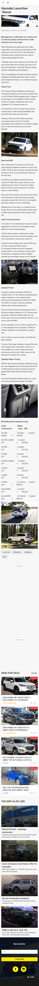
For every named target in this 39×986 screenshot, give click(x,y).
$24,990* (6, 763)
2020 (4, 557)
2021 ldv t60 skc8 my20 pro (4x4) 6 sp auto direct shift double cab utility (16, 790)
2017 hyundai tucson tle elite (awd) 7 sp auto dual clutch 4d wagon (18, 760)
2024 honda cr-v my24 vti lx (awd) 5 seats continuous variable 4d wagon (16, 730)
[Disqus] (19, 610)
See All (34, 673)
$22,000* (6, 793)
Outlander (27, 552)
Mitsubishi (17, 552)
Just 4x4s (6, 552)
